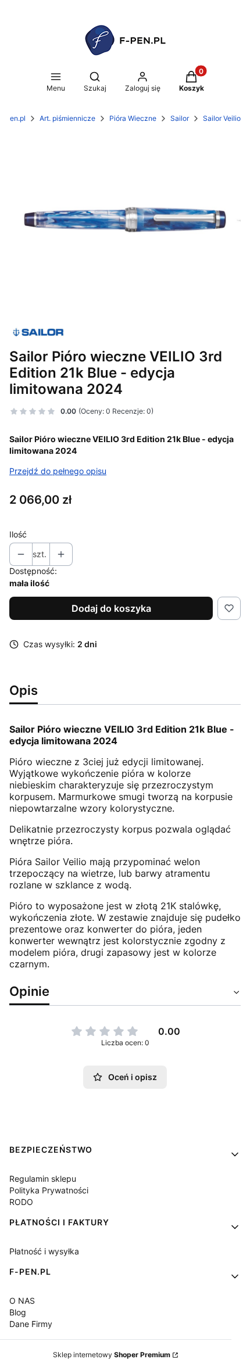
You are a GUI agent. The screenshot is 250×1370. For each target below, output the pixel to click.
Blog (17, 1312)
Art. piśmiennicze (67, 118)
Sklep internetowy (111, 1354)
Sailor (179, 118)
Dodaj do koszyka (111, 608)
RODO (21, 1202)
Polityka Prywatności (48, 1190)
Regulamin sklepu (42, 1178)
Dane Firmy (30, 1324)
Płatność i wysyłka (44, 1251)
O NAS (22, 1301)
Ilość (18, 534)
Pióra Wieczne (132, 118)
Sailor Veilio (222, 118)
